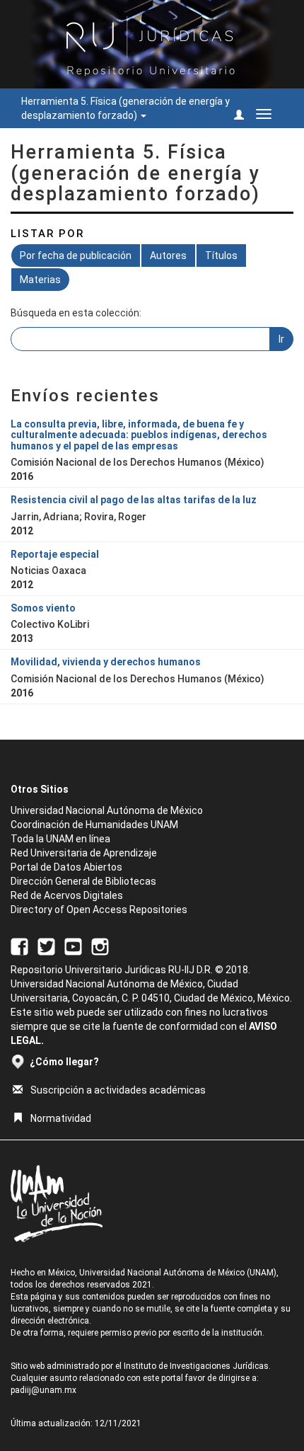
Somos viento (43, 608)
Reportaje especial (55, 554)
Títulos (221, 255)
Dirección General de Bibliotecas (83, 881)
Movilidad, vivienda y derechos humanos (106, 661)
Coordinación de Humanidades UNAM (94, 824)
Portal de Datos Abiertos (66, 867)
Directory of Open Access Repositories (99, 909)
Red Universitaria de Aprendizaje (84, 853)
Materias (40, 279)
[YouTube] (73, 945)
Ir (281, 339)
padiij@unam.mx (43, 1390)
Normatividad (60, 1118)
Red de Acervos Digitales (67, 895)
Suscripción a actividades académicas (118, 1090)
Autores (168, 255)
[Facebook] (19, 945)
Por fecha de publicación (75, 255)
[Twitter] (46, 945)
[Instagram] (100, 945)
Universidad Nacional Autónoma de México (107, 810)
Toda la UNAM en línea (60, 838)
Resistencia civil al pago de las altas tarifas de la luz (134, 499)
